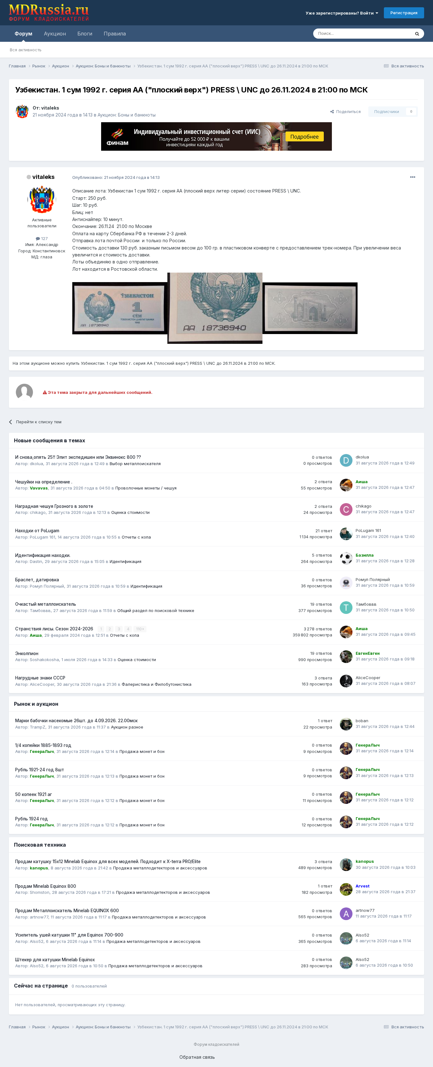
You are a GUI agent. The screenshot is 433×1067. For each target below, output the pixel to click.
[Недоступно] (119, 307)
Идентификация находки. (42, 555)
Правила (115, 33)
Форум (23, 33)
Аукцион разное (127, 726)
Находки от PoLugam (37, 530)
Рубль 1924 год (31, 818)
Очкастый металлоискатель (45, 604)
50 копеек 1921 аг (33, 794)
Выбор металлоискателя (135, 463)
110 (139, 629)
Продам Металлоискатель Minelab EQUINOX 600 (67, 910)
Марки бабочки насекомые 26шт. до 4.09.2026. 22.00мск (76, 720)
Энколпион (26, 653)
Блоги (84, 33)
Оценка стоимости (130, 512)
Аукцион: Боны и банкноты (127, 114)
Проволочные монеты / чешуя (146, 487)
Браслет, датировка (37, 579)
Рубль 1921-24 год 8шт (39, 769)
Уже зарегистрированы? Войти (341, 13)
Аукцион (55, 33)
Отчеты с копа (136, 537)
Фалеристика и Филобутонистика (156, 684)
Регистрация (404, 12)
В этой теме (390, 33)
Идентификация (125, 561)
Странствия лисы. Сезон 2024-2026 (54, 628)
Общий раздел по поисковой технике (155, 610)
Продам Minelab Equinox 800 (45, 886)
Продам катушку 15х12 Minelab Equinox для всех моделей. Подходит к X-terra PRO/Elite (108, 861)
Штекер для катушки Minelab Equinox (55, 959)
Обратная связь (197, 1057)
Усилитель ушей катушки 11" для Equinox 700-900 (69, 935)
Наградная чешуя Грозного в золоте (54, 506)
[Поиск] (417, 33)
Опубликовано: (116, 177)
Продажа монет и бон (142, 751)
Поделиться (347, 111)
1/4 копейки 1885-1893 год (43, 745)
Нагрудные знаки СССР (40, 677)
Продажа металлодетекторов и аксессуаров (160, 867)
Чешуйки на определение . (43, 481)
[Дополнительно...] (412, 177)
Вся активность (26, 49)
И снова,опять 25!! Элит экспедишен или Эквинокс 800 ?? (78, 457)
